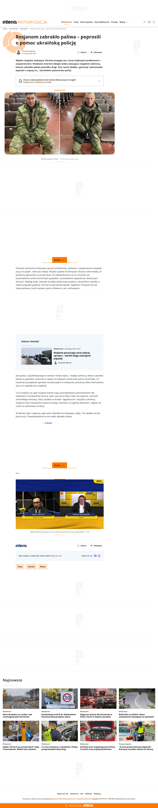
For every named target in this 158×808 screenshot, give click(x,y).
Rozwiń (57, 260)
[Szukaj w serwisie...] (144, 22)
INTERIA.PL (104, 799)
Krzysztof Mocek (28, 51)
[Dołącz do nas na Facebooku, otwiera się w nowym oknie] (95, 556)
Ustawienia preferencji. (83, 799)
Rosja (20, 566)
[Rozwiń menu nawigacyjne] (154, 22)
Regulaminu (54, 799)
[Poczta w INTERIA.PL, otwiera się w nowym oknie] (149, 22)
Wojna (43, 566)
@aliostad (48, 423)
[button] (66, 22)
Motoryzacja (13, 29)
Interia (5, 29)
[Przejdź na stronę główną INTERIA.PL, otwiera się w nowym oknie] (10, 22)
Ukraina (31, 566)
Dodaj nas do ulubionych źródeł (49, 82)
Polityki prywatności (68, 799)
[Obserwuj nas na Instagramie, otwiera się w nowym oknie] (99, 556)
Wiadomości (24, 29)
